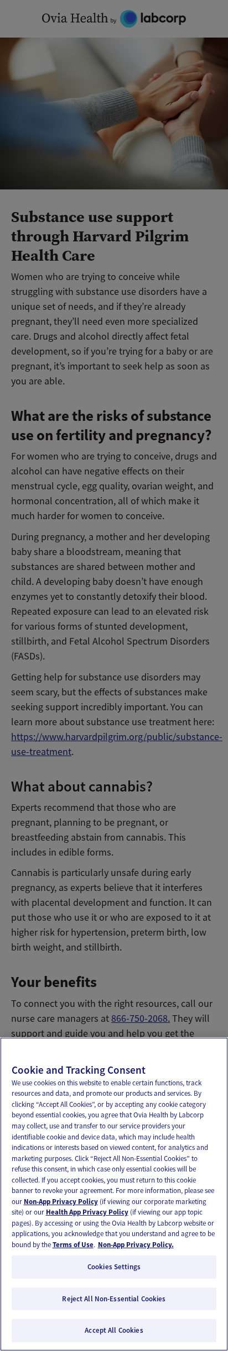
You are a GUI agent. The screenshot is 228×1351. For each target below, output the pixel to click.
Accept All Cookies (114, 1330)
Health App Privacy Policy (87, 1212)
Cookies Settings (114, 1266)
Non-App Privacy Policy (61, 1201)
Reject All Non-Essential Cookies (113, 1298)
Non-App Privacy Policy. (136, 1244)
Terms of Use (73, 1244)
